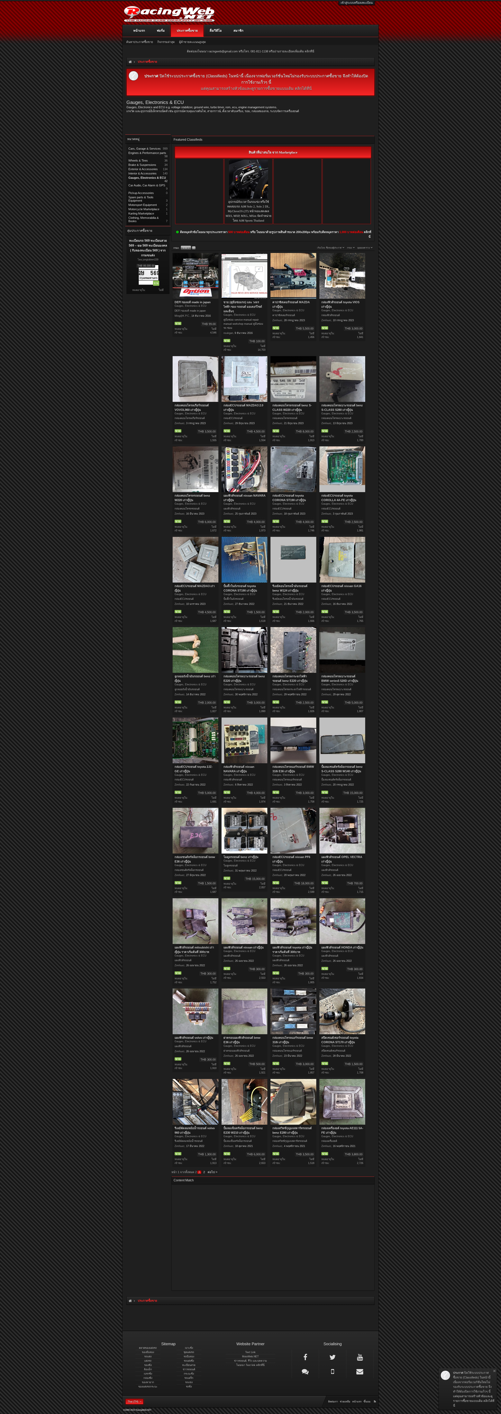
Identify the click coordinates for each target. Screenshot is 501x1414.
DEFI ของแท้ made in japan (193, 302)
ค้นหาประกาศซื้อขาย (139, 42)
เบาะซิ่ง (189, 1347)
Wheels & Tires (138, 160)
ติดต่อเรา (333, 1401)
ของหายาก (148, 1382)
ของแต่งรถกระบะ (147, 1386)
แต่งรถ (147, 1360)
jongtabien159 (150, 259)
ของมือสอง (148, 1352)
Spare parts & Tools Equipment (140, 199)
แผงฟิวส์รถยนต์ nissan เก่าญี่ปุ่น (243, 947)
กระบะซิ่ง (189, 1373)
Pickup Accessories (141, 193)
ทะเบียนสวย (189, 1365)
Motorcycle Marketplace (143, 209)
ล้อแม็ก (148, 1369)
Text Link (250, 1352)
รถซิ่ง (189, 1386)
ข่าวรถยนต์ (189, 1369)
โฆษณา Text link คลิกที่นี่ (250, 1365)
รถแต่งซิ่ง (189, 1360)
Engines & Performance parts (147, 153)
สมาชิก (238, 30)
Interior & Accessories (142, 173)
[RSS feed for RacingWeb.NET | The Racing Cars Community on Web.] (375, 1397)
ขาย (186, 248)
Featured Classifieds (188, 139)
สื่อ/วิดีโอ (216, 30)
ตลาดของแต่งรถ (148, 1347)
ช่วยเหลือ (345, 1401)
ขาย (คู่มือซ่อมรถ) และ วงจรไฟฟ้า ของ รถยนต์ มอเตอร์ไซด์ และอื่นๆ (242, 307)
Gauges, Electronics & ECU (147, 177)
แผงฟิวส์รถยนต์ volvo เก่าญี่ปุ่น (194, 1037)
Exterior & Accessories (143, 169)
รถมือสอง (189, 1356)
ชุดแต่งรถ (189, 1352)
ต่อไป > (212, 1172)
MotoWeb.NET (250, 1356)
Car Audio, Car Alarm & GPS (146, 185)
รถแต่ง (147, 1356)
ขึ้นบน (366, 1401)
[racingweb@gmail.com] (359, 1371)
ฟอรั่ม (161, 30)
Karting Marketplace (141, 213)
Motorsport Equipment (142, 204)
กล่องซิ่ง (147, 1377)
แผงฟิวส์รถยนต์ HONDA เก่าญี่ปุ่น (342, 947)
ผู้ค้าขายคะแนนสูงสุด (192, 42)
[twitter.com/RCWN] (332, 1357)
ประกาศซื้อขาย (187, 30)
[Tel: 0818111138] (332, 1371)
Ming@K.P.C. (182, 315)
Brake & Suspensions (142, 164)
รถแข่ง (189, 1382)
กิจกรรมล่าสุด (166, 42)
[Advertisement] (273, 1236)
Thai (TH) (133, 1401)
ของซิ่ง (148, 1365)
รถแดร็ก (188, 1377)
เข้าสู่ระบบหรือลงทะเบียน (357, 2)
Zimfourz (277, 320)
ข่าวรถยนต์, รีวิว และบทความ (250, 1360)
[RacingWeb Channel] (359, 1357)
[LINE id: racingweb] (305, 1371)
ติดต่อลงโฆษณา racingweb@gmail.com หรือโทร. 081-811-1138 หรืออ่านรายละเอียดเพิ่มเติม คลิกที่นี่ (250, 51)
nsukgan (228, 333)
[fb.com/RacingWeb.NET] (305, 1357)
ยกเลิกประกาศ (494, 1370)
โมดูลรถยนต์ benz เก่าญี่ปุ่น (240, 857)
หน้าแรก (139, 30)
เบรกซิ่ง (148, 1373)
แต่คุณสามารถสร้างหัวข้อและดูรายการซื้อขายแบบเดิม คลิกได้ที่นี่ (256, 88)
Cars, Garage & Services (144, 148)
